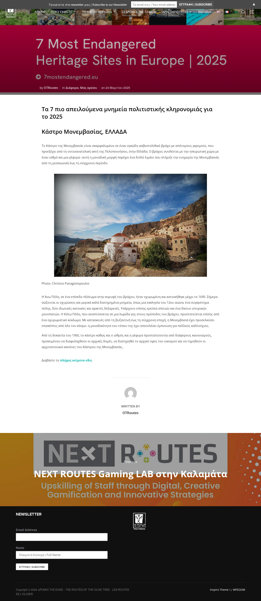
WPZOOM (239, 589)
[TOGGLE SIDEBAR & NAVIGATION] (253, 12)
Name (20, 547)
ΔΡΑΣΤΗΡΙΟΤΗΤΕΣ (175, 12)
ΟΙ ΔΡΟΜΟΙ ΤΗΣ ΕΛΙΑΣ (137, 12)
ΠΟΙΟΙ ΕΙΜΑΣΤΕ (61, 12)
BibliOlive (204, 12)
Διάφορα (72, 88)
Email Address (26, 530)
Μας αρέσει (88, 88)
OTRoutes (51, 88)
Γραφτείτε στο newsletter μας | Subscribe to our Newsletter (88, 4)
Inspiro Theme (219, 589)
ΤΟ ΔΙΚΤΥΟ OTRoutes (97, 12)
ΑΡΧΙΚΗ (40, 12)
